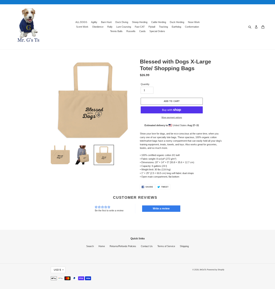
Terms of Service (166, 246)
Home (102, 246)
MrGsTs (203, 270)
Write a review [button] (161, 208)
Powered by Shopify (215, 270)
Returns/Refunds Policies (123, 246)
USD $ (57, 269)
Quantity (145, 84)
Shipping (184, 246)
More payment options (172, 117)
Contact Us (147, 246)
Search (90, 246)
